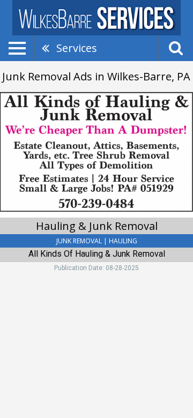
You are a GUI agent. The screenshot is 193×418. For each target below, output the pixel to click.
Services (76, 48)
